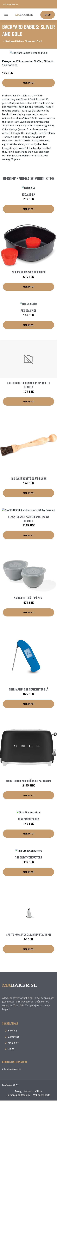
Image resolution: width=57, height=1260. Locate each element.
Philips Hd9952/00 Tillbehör (29, 272)
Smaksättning (9, 65)
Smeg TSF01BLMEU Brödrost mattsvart (28, 781)
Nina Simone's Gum (28, 819)
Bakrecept (13, 1036)
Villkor (38, 1091)
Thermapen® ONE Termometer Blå (28, 689)
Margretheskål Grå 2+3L (28, 598)
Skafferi (38, 61)
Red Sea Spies (28, 310)
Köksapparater (24, 61)
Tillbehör (49, 61)
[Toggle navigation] (6, 14)
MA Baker (13, 1042)
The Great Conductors (28, 857)
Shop (48, 14)
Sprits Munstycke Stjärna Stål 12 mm (28, 934)
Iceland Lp (28, 194)
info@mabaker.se (10, 4)
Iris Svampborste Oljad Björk (28, 478)
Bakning (12, 1030)
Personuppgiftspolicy (18, 1095)
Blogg (11, 1048)
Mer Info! (28, 82)
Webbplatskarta (41, 1095)
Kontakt (28, 1091)
